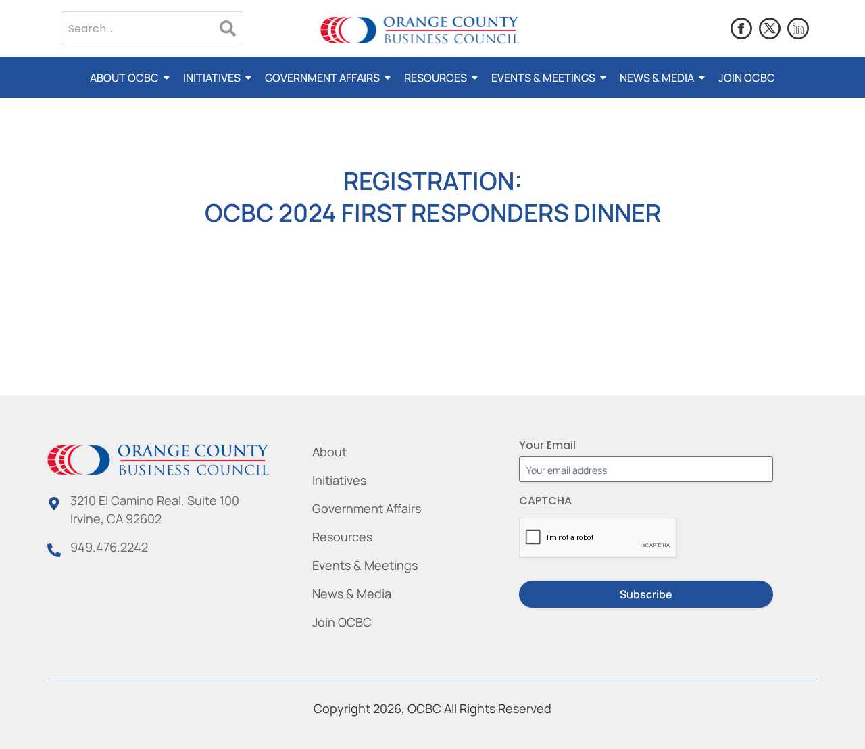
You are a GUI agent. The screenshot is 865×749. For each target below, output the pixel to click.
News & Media (657, 77)
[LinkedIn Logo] (798, 28)
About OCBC (124, 77)
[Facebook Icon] (741, 28)
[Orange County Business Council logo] (419, 31)
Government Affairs (322, 77)
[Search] (228, 28)
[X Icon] (770, 28)
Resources (435, 77)
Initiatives (212, 77)
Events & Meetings (543, 77)
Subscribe (646, 594)
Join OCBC (746, 77)
